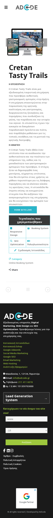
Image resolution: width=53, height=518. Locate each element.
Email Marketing (11, 360)
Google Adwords (12, 349)
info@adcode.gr (21, 377)
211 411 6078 (25, 382)
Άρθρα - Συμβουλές (13, 455)
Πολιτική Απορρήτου (14, 460)
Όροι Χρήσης (10, 468)
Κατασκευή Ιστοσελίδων (16, 342)
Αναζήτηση (26, 442)
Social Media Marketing (15, 353)
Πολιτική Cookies (12, 464)
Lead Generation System (19, 398)
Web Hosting (10, 363)
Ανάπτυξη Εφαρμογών (15, 366)
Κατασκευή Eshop (12, 346)
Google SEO (9, 356)
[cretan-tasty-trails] (26, 61)
